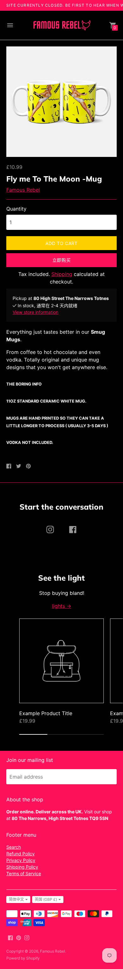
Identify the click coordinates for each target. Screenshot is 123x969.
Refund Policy (20, 853)
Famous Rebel (23, 190)
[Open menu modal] (10, 25)
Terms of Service (23, 873)
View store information (35, 312)
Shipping (61, 274)
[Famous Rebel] (61, 25)
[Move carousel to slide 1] (33, 734)
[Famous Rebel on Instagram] (26, 937)
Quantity (16, 209)
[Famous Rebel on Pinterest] (18, 937)
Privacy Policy (20, 860)
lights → (61, 606)
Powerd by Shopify (23, 958)
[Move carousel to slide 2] (61, 734)
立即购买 (61, 260)
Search (13, 847)
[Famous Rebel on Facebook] (10, 937)
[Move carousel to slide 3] (90, 734)
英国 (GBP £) (46, 899)
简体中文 (16, 899)
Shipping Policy (22, 867)
